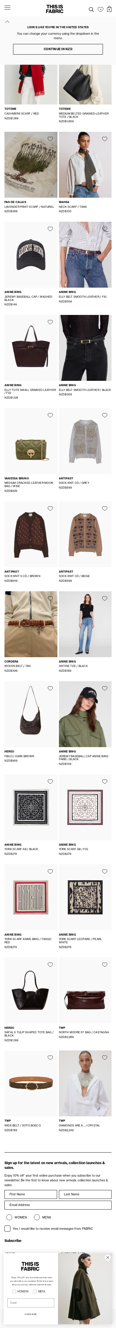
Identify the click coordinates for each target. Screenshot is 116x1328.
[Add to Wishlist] (50, 139)
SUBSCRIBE (31, 1314)
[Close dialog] (108, 1257)
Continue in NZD (58, 49)
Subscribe (12, 1240)
